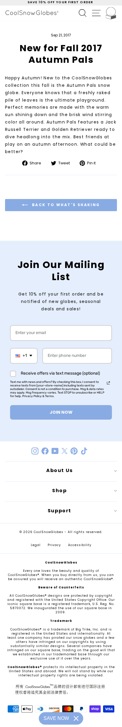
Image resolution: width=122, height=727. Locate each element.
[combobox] (24, 356)
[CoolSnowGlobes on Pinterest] (74, 451)
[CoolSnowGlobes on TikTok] (84, 451)
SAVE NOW (56, 718)
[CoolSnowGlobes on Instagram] (34, 451)
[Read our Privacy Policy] (108, 382)
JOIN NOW (61, 412)
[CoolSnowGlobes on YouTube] (55, 451)
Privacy (54, 545)
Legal (36, 545)
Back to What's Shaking (65, 204)
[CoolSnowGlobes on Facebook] (45, 451)
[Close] (76, 718)
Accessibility (80, 545)
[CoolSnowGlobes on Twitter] (65, 451)
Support (59, 510)
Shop (59, 490)
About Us (59, 470)
